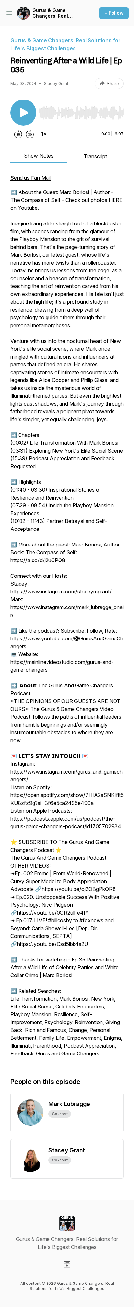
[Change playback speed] (43, 134)
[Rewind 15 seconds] (18, 134)
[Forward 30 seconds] (29, 134)
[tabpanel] (67, 619)
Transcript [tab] (95, 156)
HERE (116, 200)
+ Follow (114, 13)
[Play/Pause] (23, 113)
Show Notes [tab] (39, 155)
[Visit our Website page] (67, 1264)
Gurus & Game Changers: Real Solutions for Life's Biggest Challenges (55, 13)
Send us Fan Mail (30, 178)
